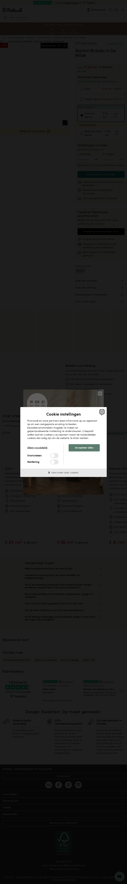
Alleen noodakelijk (37, 447)
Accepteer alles (84, 447)
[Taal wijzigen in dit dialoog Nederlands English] (101, 412)
